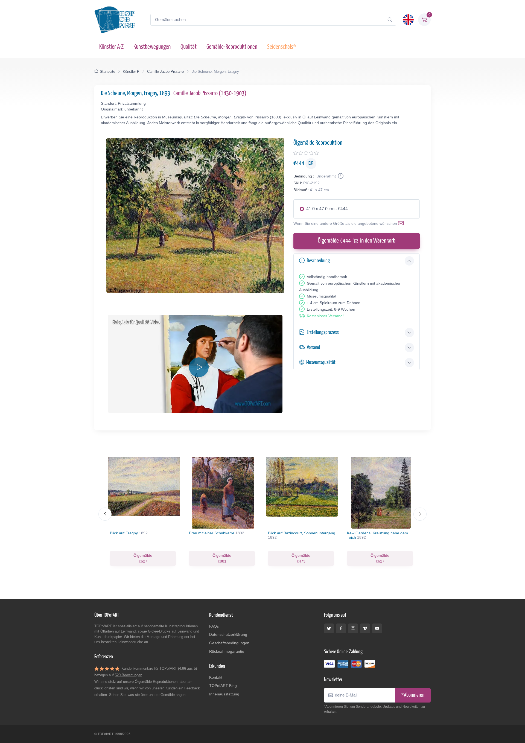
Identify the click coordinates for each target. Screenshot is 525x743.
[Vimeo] (365, 628)
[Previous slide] (105, 514)
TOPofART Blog (223, 685)
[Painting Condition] (340, 176)
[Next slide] (420, 514)
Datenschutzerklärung (228, 634)
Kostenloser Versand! (325, 316)
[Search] (389, 19)
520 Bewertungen (128, 675)
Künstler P (131, 71)
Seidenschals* (281, 47)
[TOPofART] (114, 19)
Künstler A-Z (111, 47)
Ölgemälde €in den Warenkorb (356, 241)
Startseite (107, 71)
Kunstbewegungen (152, 47)
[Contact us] (402, 223)
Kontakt (215, 677)
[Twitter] (329, 628)
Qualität (188, 47)
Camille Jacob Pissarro (165, 71)
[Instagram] (353, 628)
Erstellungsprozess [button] (323, 332)
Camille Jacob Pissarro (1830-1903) (209, 93)
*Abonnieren (412, 695)
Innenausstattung (224, 694)
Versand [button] (313, 347)
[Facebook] (341, 628)
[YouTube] (377, 628)
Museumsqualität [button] (321, 362)
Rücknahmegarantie (226, 651)
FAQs (214, 626)
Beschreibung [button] (318, 260)
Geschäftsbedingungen (229, 643)
